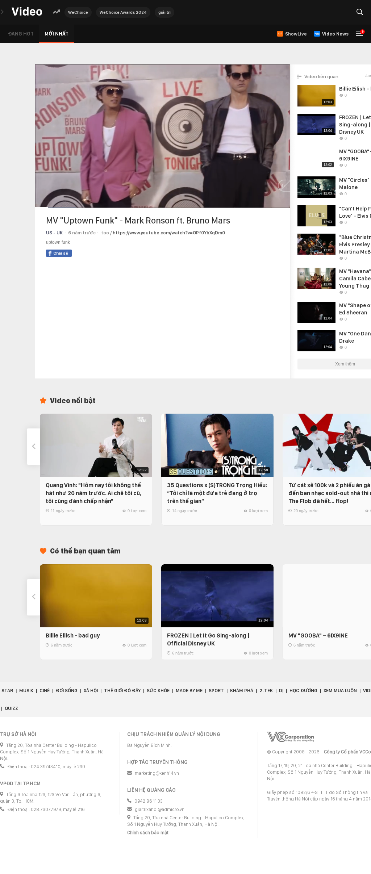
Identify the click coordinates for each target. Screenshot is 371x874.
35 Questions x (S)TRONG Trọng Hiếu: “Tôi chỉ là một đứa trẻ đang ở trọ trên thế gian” (217, 493)
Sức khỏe (158, 690)
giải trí (164, 12)
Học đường (303, 690)
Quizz (11, 708)
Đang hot (21, 34)
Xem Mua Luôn (340, 690)
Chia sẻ (60, 253)
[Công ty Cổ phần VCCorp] (290, 737)
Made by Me (189, 690)
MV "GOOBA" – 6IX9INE (318, 635)
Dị (281, 690)
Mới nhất (56, 34)
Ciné (44, 690)
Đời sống (67, 690)
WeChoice (78, 12)
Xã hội (91, 690)
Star (7, 690)
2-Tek (266, 690)
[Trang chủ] (27, 12)
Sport (216, 690)
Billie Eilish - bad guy (73, 635)
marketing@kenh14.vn (157, 773)
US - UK (54, 232)
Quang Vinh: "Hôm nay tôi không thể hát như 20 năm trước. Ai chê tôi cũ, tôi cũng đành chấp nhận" (93, 493)
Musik (26, 690)
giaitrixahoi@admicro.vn (159, 809)
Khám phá (241, 690)
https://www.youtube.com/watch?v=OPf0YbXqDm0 (169, 232)
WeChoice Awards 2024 (123, 12)
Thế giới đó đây (122, 690)
